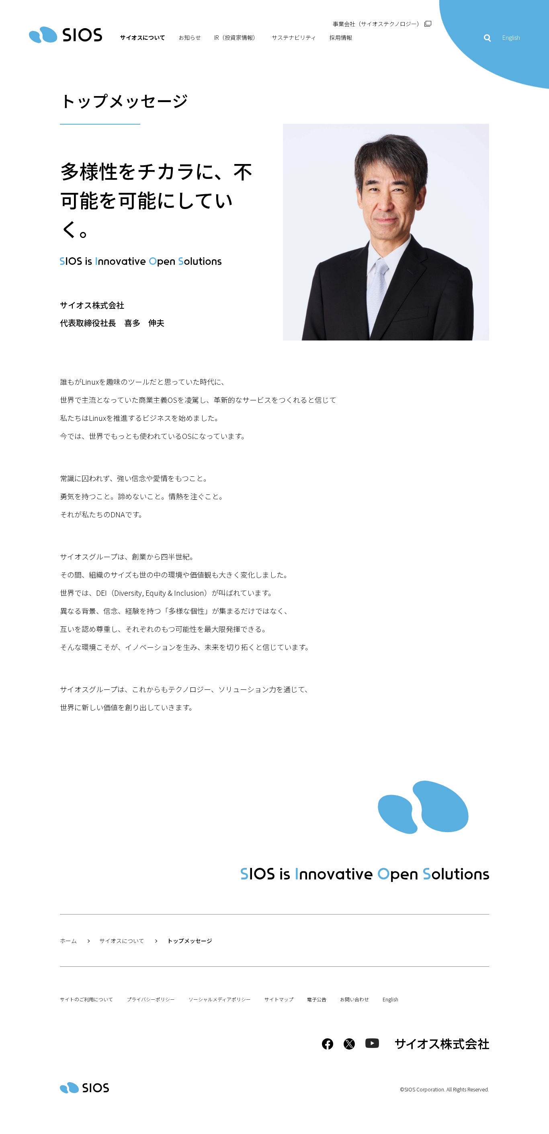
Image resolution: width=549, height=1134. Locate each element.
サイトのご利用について (86, 999)
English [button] (511, 37)
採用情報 (341, 37)
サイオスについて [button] (142, 37)
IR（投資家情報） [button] (236, 37)
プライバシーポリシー (151, 999)
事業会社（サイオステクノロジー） (377, 24)
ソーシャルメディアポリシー (219, 999)
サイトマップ (278, 999)
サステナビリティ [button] (294, 37)
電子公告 (316, 999)
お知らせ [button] (189, 37)
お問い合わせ (354, 999)
